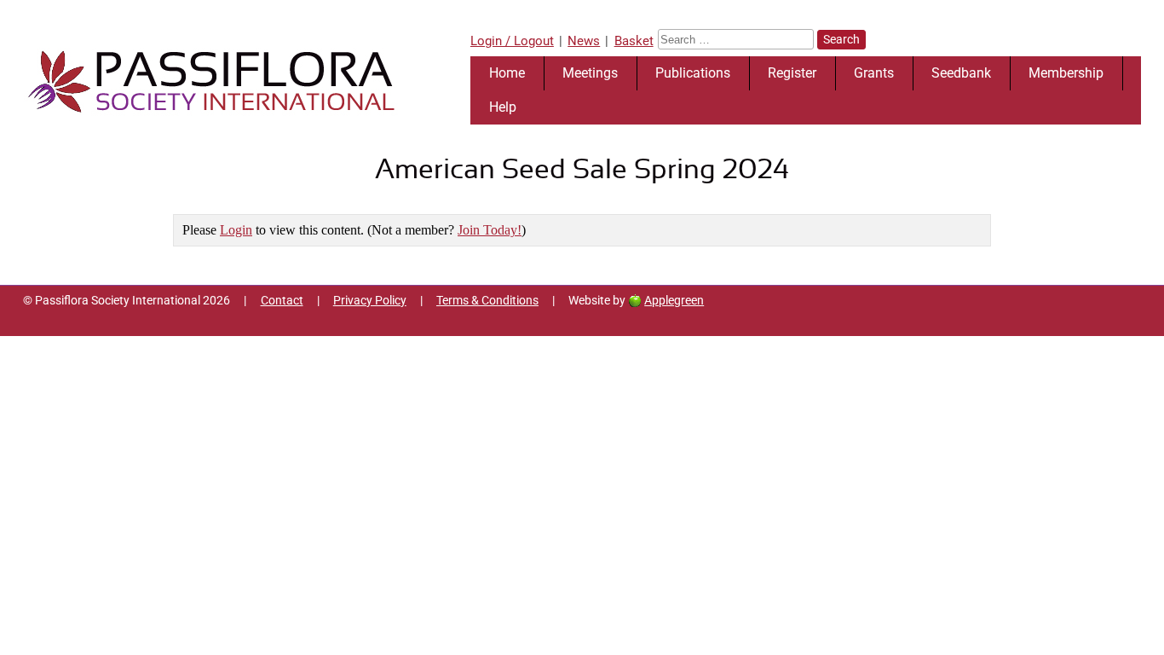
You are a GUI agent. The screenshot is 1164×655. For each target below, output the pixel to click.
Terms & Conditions (487, 300)
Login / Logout (512, 41)
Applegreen (674, 300)
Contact (282, 300)
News (584, 41)
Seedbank (961, 73)
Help (502, 107)
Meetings (590, 73)
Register (792, 73)
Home (507, 73)
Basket (634, 41)
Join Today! (489, 230)
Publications (692, 73)
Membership (1066, 73)
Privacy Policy (369, 300)
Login (236, 230)
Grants (874, 73)
